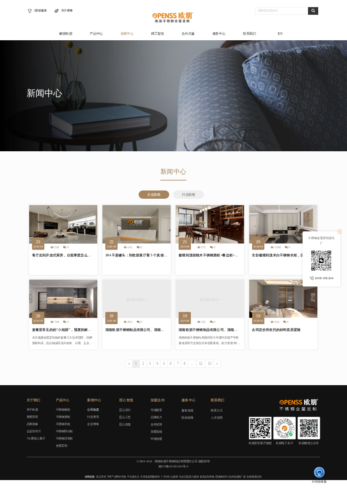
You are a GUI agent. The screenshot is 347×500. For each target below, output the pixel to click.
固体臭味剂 (221, 476)
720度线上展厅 (36, 438)
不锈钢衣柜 (63, 423)
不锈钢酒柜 (63, 416)
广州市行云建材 (169, 476)
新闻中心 (127, 34)
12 (201, 363)
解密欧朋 (65, 34)
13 (210, 363)
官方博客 (67, 10)
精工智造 (157, 34)
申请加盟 (156, 438)
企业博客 (93, 423)
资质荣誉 (32, 416)
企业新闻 (153, 194)
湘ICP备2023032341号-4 (173, 466)
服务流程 (187, 410)
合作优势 (156, 424)
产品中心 (96, 34)
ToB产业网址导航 (116, 476)
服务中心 (219, 34)
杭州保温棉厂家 (237, 476)
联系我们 (249, 34)
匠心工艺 (125, 417)
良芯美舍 (101, 476)
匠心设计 (125, 409)
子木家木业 (133, 476)
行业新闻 (188, 194)
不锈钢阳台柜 (64, 431)
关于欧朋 (32, 409)
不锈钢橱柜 (63, 409)
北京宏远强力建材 (188, 476)
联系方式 (216, 410)
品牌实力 (156, 417)
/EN (280, 34)
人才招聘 (216, 417)
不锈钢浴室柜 (64, 438)
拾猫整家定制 (254, 476)
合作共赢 (188, 34)
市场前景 (156, 409)
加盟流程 (156, 431)
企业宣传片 (34, 431)
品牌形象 (32, 423)
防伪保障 (187, 417)
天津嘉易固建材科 (150, 476)
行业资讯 (93, 416)
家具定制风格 (207, 476)
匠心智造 (125, 424)
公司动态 (93, 409)
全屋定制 (61, 445)
